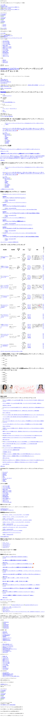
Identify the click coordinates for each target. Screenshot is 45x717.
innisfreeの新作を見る (4, 536)
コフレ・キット (6, 542)
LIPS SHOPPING (6, 41)
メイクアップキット (7, 543)
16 (1, 78)
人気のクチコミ (6, 658)
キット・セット (6, 108)
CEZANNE (5, 473)
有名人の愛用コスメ (7, 498)
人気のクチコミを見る (7, 46)
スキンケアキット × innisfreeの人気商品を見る (9, 242)
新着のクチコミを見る (7, 47)
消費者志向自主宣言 (7, 640)
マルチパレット (6, 547)
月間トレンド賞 (6, 56)
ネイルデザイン (6, 53)
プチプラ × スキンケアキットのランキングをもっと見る (11, 351)
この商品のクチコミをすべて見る (7, 189)
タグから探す (5, 49)
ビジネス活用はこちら (7, 651)
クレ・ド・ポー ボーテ (7, 478)
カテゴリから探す (6, 42)
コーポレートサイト (7, 634)
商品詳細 (2, 74)
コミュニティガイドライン (8, 645)
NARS (4, 480)
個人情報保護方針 (6, 635)
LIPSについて (5, 61)
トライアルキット (6, 546)
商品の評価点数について (7, 644)
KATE (4, 477)
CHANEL (4, 481)
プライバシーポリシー (7, 637)
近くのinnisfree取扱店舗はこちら (9, 102)
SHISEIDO (5, 479)
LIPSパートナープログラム (8, 646)
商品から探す (5, 45)
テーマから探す (6, 50)
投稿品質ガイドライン (7, 647)
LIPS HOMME (5, 669)
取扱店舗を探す (6, 52)
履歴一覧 (5, 36)
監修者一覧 (5, 656)
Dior (3, 476)
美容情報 (4, 666)
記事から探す (5, 51)
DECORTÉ (5, 475)
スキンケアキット (13, 108)
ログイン (4, 26)
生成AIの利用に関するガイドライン (10, 648)
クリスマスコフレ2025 (7, 502)
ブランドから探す (6, 43)
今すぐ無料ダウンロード (5, 704)
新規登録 (4, 24)
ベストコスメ (5, 54)
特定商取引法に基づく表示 (8, 673)
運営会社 (4, 60)
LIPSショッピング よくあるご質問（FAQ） (11, 676)
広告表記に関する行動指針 (33, 85)
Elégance (4, 474)
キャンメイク (5, 472)
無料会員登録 (12, 704)
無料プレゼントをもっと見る (6, 599)
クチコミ (4, 111)
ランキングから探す (7, 44)
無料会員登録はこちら (8, 35)
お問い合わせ (5, 62)
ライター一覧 (5, 657)
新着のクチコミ (6, 659)
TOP (3, 110)
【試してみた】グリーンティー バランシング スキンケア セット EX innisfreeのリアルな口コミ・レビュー (24, 611)
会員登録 (2, 684)
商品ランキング (6, 660)
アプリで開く (3, 4)
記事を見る (2, 466)
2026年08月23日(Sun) (4, 508)
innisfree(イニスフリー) (9, 69)
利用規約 (4, 636)
